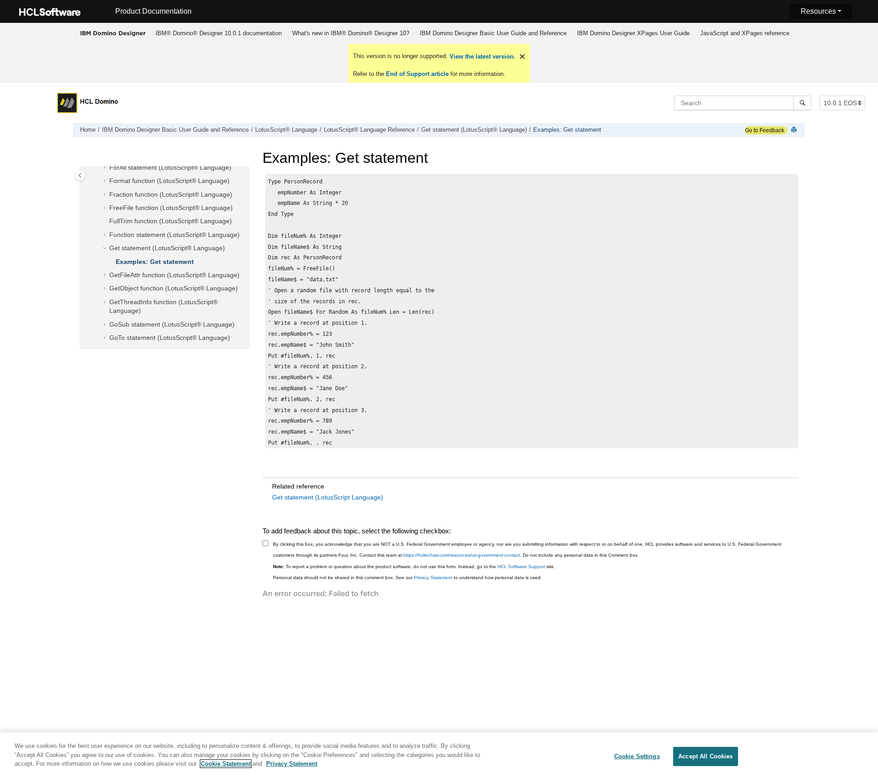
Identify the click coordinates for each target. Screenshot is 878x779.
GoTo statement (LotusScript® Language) (169, 337)
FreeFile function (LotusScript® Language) (171, 207)
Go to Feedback (764, 130)
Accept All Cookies (705, 756)
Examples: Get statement (567, 130)
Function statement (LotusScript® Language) (174, 234)
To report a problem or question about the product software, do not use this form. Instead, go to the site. (414, 566)
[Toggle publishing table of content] (80, 175)
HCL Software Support (521, 566)
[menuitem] (218, 33)
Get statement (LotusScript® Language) (474, 130)
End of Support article (417, 73)
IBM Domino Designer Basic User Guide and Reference (493, 33)
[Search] (802, 103)
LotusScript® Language (286, 130)
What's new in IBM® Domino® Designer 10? (350, 33)
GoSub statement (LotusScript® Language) (172, 324)
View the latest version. (481, 56)
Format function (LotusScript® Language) (169, 180)
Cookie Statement (226, 763)
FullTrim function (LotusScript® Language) (170, 221)
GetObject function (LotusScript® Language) (173, 288)
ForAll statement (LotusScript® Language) (170, 167)
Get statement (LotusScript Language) (327, 497)
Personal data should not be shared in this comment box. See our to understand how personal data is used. (407, 577)
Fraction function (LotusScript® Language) (170, 194)
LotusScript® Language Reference (369, 130)
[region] (439, 755)
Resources (818, 11)
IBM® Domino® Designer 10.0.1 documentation (218, 33)
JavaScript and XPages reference (744, 33)
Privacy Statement (433, 577)
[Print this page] (795, 130)
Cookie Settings (637, 756)
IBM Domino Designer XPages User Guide (633, 33)
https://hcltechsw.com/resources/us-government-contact (461, 555)
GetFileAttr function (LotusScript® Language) (174, 275)
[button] (105, 167)
